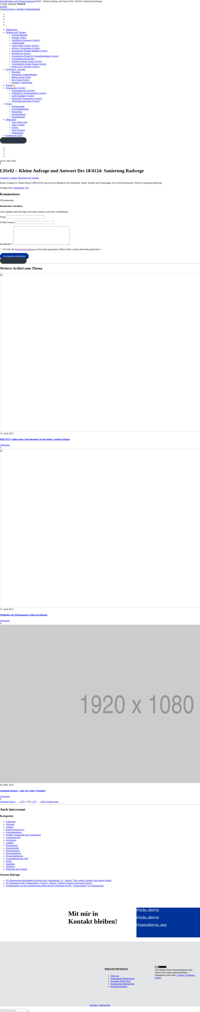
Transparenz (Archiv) (16, 88)
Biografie (16, 72)
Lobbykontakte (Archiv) (23, 96)
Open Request (18, 130)
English (3, 6)
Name (3, 217)
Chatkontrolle (18, 43)
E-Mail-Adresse (7, 222)
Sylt (27, 188)
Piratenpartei (17, 133)
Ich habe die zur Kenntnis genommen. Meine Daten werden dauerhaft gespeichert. (52, 249)
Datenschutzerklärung (25, 249)
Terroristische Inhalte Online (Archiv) (29, 64)
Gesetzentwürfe (13, 837)
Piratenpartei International (122, 984)
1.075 (22, 801)
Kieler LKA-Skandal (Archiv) (26, 66)
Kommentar (6, 244)
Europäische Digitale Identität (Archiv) (30, 51)
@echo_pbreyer (147, 909)
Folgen (15, 127)
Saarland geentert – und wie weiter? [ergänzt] (22, 790)
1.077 (33, 801)
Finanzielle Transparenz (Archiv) (27, 98)
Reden (9, 861)
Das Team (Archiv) (21, 80)
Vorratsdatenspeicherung (23, 58)
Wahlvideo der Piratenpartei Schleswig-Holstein (23, 615)
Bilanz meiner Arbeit (21, 77)
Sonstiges (10, 864)
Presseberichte (18, 117)
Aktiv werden (18, 125)
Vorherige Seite (7, 801)
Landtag (13, 178)
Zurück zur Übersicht (13, 140)
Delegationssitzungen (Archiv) (26, 101)
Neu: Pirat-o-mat (19, 122)
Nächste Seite (52, 801)
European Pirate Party (121, 981)
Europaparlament (14, 832)
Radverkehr (18, 188)
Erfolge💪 (11, 85)
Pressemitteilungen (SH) (17, 858)
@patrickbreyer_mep (151, 924)
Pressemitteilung (13, 853)
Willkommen (12, 29)
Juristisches (11, 840)
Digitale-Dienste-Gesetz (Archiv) (27, 61)
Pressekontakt (18, 106)
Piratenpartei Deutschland (122, 978)
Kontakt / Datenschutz (22, 82)
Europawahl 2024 (14, 135)
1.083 (42, 801)
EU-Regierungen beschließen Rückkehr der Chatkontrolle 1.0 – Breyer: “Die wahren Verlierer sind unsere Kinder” (59, 880)
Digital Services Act (15, 829)
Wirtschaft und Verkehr (28, 178)
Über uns (115, 976)
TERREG (10, 866)
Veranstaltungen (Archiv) (23, 90)
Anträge (9, 827)
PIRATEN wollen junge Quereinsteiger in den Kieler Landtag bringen (35, 439)
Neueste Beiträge (20, 35)
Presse (9, 103)
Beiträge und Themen (16, 32)
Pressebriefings (19, 114)
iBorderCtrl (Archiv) (21, 53)
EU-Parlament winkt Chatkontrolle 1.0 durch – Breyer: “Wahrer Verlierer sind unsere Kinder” (49, 883)
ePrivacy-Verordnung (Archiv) (26, 48)
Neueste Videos (19, 37)
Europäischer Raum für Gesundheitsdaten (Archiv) (35, 56)
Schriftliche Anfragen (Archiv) (26, 40)
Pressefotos (17, 111)
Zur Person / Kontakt (15, 69)
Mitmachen (11, 119)
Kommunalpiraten (119, 986)
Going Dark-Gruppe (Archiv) (25, 45)
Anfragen (4, 178)
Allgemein (5, 445)
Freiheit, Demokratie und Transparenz (23, 835)
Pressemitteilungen (20, 109)
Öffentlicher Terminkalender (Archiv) (29, 93)
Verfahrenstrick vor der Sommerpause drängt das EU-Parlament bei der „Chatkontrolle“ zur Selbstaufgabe (55, 885)
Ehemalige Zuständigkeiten (24, 74)
